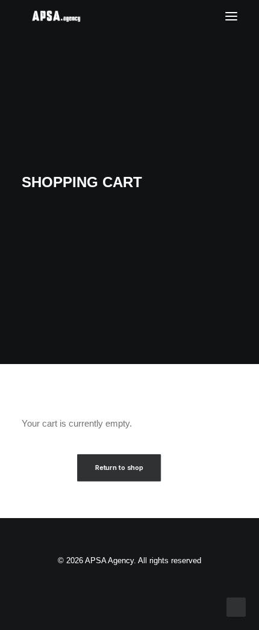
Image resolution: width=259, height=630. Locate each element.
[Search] (195, 16)
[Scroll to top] (236, 606)
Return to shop (119, 467)
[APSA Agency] (56, 15)
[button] (231, 16)
